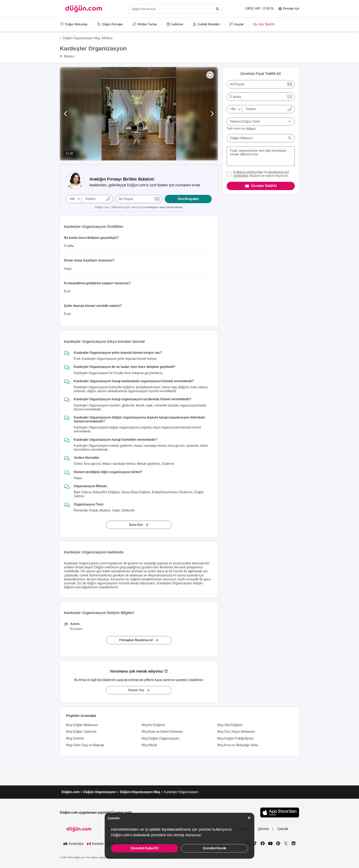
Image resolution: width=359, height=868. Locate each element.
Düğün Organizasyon (99, 792)
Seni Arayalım (188, 199)
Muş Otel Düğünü (229, 725)
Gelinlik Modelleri (209, 24)
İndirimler (177, 24)
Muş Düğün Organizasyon (160, 738)
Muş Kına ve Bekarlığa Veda (237, 745)
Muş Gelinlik (75, 738)
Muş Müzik (149, 745)
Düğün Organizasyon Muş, (82, 38)
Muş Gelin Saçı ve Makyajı (85, 745)
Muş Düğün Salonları (81, 731)
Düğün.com (70, 792)
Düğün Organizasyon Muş (140, 792)
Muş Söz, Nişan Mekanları (236, 731)
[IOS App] (279, 812)
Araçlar (239, 24)
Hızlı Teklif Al (266, 24)
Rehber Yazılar (147, 24)
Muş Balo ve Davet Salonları (162, 731)
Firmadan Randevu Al (135, 640)
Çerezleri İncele (214, 848)
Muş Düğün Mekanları (82, 725)
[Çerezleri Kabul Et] (249, 818)
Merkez (107, 38)
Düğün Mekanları (76, 24)
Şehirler (263, 829)
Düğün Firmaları (112, 24)
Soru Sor (136, 524)
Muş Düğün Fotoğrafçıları (235, 738)
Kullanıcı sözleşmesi (248, 172)
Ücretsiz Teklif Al (263, 186)
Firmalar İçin (291, 8)
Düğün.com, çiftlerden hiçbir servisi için (139, 207)
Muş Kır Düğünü (153, 725)
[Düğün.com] (84, 8)
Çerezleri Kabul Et (144, 848)
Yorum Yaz (136, 690)
